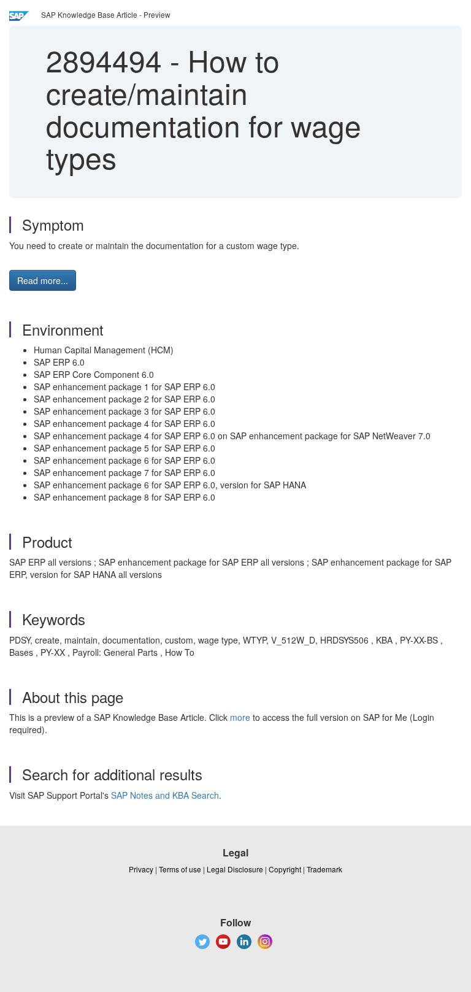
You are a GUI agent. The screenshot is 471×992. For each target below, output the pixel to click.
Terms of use (180, 869)
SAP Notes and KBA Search (165, 795)
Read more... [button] (42, 280)
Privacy (141, 869)
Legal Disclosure (235, 869)
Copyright (285, 869)
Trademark (324, 869)
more (240, 717)
